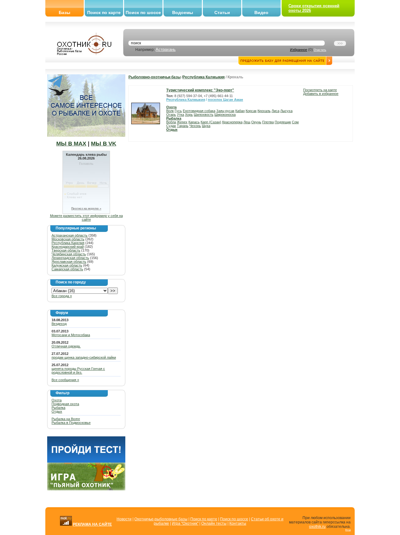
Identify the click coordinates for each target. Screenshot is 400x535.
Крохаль (264, 111)
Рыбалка (58, 408)
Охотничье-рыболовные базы (161, 519)
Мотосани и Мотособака (71, 335)
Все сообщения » (65, 380)
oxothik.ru (317, 526)
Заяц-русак (225, 111)
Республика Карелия (68, 243)
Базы (64, 12)
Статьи (222, 12)
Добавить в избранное (320, 94)
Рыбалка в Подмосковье (71, 423)
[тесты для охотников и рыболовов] (86, 461)
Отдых (57, 411)
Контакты (237, 523)
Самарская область (67, 269)
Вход (348, 530)
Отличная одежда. (66, 346)
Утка (180, 114)
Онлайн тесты (214, 523)
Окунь (256, 122)
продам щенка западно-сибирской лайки (84, 357)
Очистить (320, 50)
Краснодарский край (68, 246)
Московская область (68, 239)
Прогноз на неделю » (86, 208)
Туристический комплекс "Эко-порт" (200, 90)
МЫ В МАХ (71, 143)
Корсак (251, 111)
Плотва (268, 122)
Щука (206, 126)
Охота (57, 400)
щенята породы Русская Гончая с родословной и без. (78, 370)
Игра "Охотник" (185, 523)
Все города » (62, 296)
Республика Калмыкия (203, 77)
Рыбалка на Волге (66, 419)
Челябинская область (69, 254)
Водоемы (182, 12)
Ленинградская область (70, 258)
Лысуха (286, 111)
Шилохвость (203, 114)
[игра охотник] (86, 489)
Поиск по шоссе (143, 12)
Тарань (182, 126)
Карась (194, 122)
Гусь (178, 111)
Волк (170, 111)
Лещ (246, 122)
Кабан (240, 111)
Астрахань (166, 49)
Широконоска (225, 114)
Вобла (171, 122)
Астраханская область (70, 235)
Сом (295, 122)
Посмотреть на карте (320, 90)
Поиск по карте (104, 12)
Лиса (275, 111)
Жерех (182, 122)
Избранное (298, 50)
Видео (261, 12)
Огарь (171, 114)
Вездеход (59, 324)
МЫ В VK (103, 143)
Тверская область (66, 250)
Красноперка (232, 122)
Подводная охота (65, 404)
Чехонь (195, 126)
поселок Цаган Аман (225, 99)
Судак (171, 126)
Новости (124, 519)
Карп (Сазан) (211, 122)
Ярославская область (69, 261)
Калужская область (67, 265)
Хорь (189, 114)
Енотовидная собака (199, 111)
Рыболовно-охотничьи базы (154, 77)
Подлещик (283, 122)
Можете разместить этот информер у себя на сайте (86, 217)
